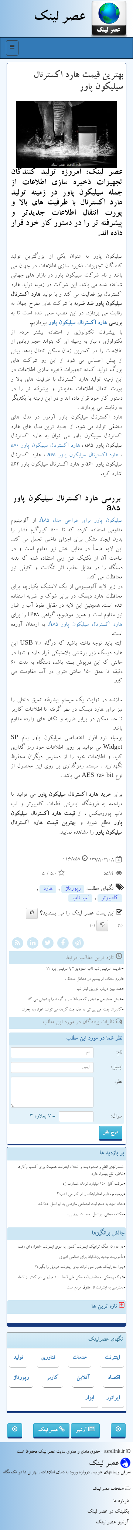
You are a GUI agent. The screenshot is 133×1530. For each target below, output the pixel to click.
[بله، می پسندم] (32, 913)
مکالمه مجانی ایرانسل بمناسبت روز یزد (94, 1214)
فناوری (48, 1358)
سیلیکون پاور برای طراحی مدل (80, 521)
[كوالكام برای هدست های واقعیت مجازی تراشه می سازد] (118, 1431)
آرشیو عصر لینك (112, 1523)
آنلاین (83, 1378)
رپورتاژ (73, 889)
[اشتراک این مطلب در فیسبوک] (62, 944)
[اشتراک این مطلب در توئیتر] (47, 944)
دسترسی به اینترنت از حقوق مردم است (94, 1287)
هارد (47, 889)
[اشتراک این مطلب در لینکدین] (32, 944)
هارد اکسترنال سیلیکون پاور (45, 446)
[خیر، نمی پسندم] (102, 925)
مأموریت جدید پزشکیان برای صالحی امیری (91, 1257)
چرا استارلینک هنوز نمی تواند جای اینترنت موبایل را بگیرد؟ (78, 1267)
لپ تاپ (80, 898)
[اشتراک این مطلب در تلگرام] (78, 944)
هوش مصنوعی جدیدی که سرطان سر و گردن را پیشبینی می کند (74, 999)
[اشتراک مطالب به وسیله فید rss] (17, 944)
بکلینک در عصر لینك (108, 1512)
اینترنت (112, 1358)
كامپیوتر (110, 898)
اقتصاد (114, 1378)
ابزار (89, 1398)
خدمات (79, 1358)
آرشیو (82, 1430)
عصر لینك (59, 18)
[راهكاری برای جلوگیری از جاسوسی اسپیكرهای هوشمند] (14, 1431)
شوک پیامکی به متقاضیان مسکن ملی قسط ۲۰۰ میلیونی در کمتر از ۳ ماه (70, 1277)
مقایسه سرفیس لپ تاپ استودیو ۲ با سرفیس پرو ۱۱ (84, 969)
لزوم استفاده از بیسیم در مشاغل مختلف (93, 979)
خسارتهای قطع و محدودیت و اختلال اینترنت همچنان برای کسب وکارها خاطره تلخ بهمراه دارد (70, 1171)
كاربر (52, 1378)
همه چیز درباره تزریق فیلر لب (99, 989)
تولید (18, 1358)
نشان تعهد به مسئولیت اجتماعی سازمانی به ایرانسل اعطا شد (80, 1204)
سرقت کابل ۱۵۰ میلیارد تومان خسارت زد (92, 1184)
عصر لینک (48, 1430)
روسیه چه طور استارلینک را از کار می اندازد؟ (90, 1194)
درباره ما (121, 1501)
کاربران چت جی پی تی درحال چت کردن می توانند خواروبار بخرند (71, 1009)
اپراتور (113, 1398)
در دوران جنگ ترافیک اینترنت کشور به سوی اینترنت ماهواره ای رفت (70, 1247)
